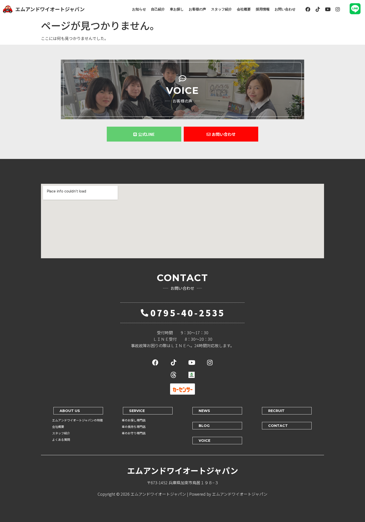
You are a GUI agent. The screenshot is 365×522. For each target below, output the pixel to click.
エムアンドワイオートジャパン (50, 9)
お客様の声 (197, 9)
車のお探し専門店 (134, 420)
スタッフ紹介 (221, 9)
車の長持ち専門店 (134, 426)
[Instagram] (338, 9)
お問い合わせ (285, 9)
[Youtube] (328, 9)
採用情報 (263, 9)
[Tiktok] (318, 9)
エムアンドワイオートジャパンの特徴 (77, 420)
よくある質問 (61, 439)
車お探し (177, 9)
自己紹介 (158, 9)
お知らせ (139, 9)
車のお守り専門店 (134, 433)
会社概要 (244, 9)
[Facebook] (308, 9)
